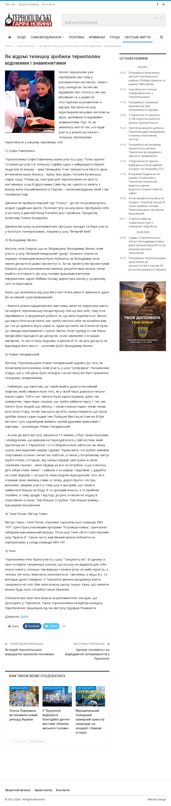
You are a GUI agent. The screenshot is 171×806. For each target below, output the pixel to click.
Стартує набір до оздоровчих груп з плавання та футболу (143, 222)
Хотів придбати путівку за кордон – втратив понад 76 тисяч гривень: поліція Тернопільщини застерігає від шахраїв (147, 205)
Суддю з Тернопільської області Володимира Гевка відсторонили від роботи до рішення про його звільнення (147, 245)
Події (21, 37)
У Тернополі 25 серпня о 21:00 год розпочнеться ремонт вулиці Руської (144, 118)
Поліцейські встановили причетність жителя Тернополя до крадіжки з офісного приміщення (145, 150)
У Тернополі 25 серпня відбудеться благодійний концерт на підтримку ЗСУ (146, 164)
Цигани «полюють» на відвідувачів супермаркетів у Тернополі (87, 654)
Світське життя (137, 37)
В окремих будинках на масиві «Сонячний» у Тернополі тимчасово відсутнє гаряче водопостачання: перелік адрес (146, 183)
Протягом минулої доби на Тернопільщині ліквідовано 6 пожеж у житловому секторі (147, 133)
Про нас (10, 4)
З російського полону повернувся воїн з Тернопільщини (143, 93)
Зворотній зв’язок (17, 790)
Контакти (48, 4)
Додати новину (29, 4)
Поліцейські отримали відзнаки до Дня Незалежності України (143, 106)
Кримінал (97, 37)
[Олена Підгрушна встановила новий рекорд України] (24, 696)
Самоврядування (46, 37)
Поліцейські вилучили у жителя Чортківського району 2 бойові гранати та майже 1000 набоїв (147, 78)
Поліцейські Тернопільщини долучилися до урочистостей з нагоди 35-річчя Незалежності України (147, 263)
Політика (76, 37)
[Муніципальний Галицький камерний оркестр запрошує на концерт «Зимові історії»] (90, 696)
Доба (24, 616)
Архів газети (43, 790)
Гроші (115, 37)
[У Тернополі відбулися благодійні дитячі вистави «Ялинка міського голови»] (57, 696)
